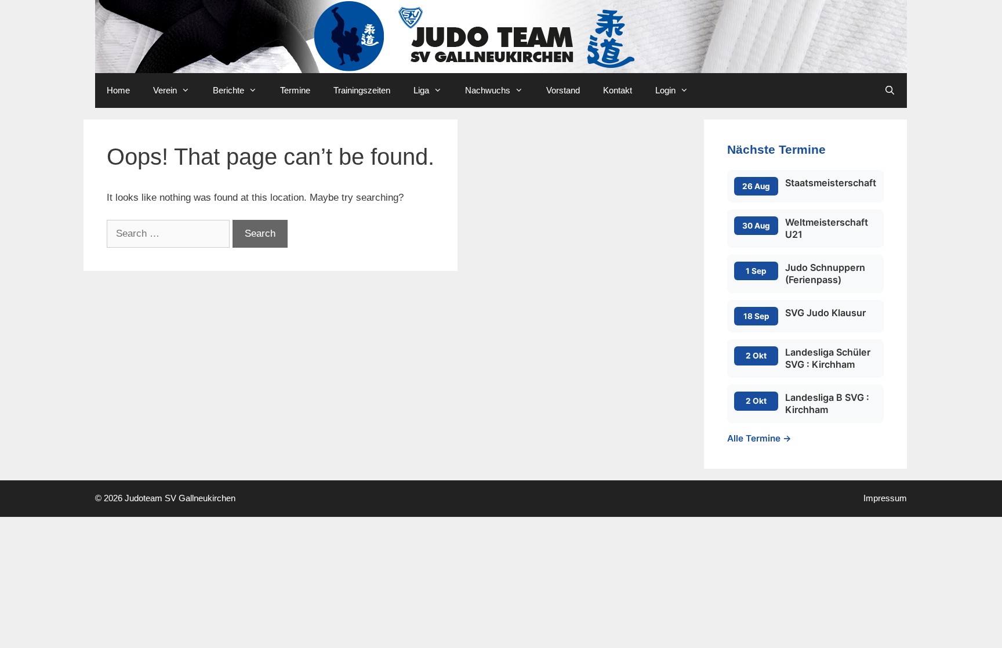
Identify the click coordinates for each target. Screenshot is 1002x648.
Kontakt (617, 90)
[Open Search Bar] (890, 90)
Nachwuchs (487, 90)
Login (665, 90)
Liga (421, 90)
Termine (295, 90)
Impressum (885, 498)
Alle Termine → (759, 438)
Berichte (228, 90)
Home (118, 90)
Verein (165, 90)
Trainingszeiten (361, 90)
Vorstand (563, 90)
